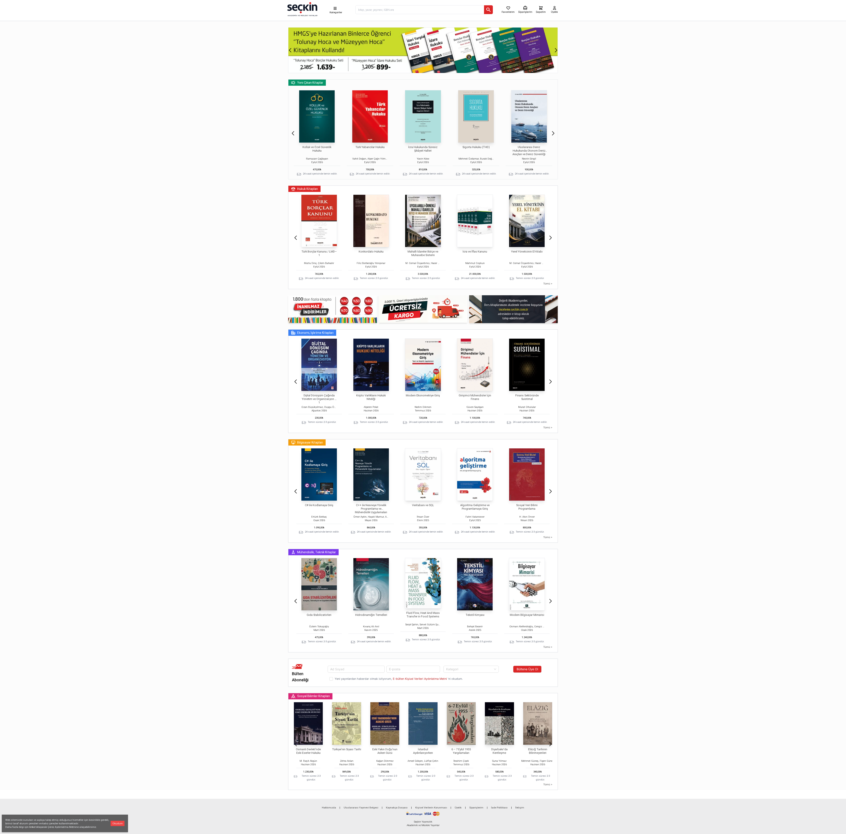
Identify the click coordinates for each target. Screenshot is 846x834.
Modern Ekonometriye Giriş (423, 395)
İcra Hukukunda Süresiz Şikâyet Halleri (423, 148)
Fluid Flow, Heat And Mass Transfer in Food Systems (423, 614)
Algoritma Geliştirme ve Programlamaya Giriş (475, 506)
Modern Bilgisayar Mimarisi (527, 615)
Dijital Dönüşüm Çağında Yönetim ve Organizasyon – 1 (319, 399)
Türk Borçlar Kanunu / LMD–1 (319, 253)
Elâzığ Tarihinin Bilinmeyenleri (537, 751)
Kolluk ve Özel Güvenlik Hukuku (316, 148)
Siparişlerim (476, 807)
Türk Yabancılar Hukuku (370, 147)
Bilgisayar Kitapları (310, 442)
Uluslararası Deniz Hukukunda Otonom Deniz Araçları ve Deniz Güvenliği (528, 150)
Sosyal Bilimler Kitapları (313, 696)
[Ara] (488, 9)
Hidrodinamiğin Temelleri (371, 615)
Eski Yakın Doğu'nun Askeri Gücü (384, 751)
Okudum (117, 823)
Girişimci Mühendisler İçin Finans (475, 397)
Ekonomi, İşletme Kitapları (315, 332)
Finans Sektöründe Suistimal (527, 397)
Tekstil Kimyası (475, 615)
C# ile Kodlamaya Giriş (319, 505)
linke (32, 826)
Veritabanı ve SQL (423, 505)
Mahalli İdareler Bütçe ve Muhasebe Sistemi (423, 253)
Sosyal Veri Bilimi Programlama (527, 506)
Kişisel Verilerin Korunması (431, 807)
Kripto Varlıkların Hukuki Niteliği (371, 397)
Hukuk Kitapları (307, 189)
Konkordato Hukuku (371, 251)
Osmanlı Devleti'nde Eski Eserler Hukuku (308, 751)
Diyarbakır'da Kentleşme (499, 751)
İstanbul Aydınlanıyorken (423, 751)
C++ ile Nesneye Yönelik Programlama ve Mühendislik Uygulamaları (371, 508)
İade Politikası (499, 807)
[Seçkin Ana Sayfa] (301, 9)
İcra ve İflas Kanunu (475, 251)
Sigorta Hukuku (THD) (476, 147)
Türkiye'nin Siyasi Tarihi (346, 749)
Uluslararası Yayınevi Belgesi (361, 807)
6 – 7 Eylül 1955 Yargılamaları (461, 751)
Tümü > (547, 283)
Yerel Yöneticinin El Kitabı (527, 251)
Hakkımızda (329, 807)
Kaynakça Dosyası (397, 807)
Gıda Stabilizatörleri (319, 615)
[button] (290, 50)
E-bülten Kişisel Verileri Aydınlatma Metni (420, 678)
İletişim (519, 807)
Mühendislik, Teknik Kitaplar (316, 552)
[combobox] (471, 669)
